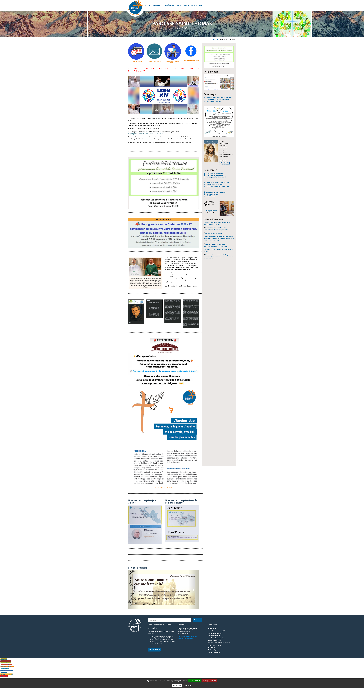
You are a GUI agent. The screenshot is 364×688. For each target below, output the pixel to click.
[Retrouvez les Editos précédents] (136, 311)
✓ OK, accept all (194, 681)
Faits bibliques (211, 196)
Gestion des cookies (214, 652)
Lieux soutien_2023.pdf (213, 101)
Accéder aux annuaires (215, 633)
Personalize (177, 685)
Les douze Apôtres (212, 194)
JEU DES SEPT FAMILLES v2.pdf (224, 163)
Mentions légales (213, 650)
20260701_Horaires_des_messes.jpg (218, 99)
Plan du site (211, 647)
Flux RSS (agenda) (154, 649)
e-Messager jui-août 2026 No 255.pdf (218, 97)
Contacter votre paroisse (185, 638)
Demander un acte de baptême (217, 631)
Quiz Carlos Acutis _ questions (216, 192)
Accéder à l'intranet (214, 636)
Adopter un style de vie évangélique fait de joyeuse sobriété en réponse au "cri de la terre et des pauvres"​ (219, 239)
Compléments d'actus (214, 645)
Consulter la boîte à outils (216, 638)
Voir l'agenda (212, 628)
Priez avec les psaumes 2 (214, 175)
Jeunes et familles (183, 5)
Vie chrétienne (168, 5)
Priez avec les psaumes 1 (214, 173)
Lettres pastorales (210, 211)
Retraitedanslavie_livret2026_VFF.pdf (218, 186)
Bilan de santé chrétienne (214, 184)
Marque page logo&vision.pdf (216, 177)
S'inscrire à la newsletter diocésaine (219, 643)
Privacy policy (187, 685)
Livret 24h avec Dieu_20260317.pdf (217, 183)
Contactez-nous (198, 5)
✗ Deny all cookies (209, 681)
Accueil (148, 5)
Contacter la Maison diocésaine (187, 636)
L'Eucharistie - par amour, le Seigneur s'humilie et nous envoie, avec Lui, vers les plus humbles (218, 257)
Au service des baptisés (213, 233)
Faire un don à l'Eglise (214, 640)
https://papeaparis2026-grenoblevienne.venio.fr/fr (145, 134)
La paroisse (156, 5)
